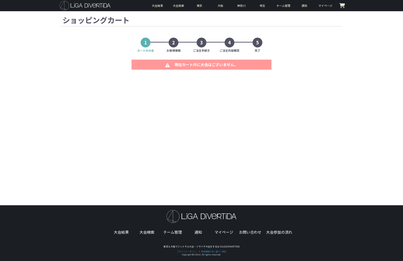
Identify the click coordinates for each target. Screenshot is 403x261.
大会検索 (146, 232)
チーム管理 (172, 232)
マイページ (224, 232)
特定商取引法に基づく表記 (213, 251)
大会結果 (121, 232)
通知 (198, 232)
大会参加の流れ (279, 232)
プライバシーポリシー (187, 251)
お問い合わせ (250, 232)
